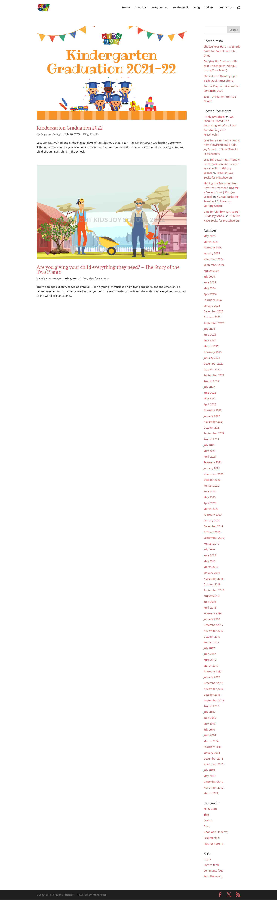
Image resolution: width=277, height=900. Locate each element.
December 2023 (213, 311)
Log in (207, 859)
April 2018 (210, 607)
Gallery (209, 7)
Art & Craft (210, 808)
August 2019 (211, 543)
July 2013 (209, 770)
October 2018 (212, 584)
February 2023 (213, 352)
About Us (141, 7)
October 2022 (212, 369)
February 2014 (213, 747)
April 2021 (210, 456)
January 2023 (212, 358)
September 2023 (214, 323)
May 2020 (210, 497)
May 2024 (210, 288)
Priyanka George (51, 134)
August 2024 (211, 271)
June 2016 (210, 718)
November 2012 (213, 787)
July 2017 (209, 648)
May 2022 (210, 398)
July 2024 (209, 276)
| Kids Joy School (214, 116)
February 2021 (213, 462)
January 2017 (212, 677)
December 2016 (213, 683)
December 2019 (213, 526)
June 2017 (210, 654)
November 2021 (213, 421)
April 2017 (210, 660)
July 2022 (209, 387)
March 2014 (211, 741)
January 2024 (212, 305)
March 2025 (211, 242)
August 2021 (211, 439)
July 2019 (209, 549)
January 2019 (212, 572)
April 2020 (210, 503)
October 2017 (212, 636)
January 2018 (212, 619)
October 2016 (212, 694)
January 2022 (212, 416)
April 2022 (210, 404)
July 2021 (209, 445)
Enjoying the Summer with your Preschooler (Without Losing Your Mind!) (220, 65)
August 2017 (211, 642)
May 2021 (210, 450)
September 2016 (214, 700)
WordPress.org (213, 876)
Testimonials (181, 7)
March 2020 (211, 509)
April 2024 (210, 294)
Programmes (160, 7)
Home (126, 7)
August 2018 (211, 596)
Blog (197, 7)
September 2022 (214, 375)
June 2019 (210, 555)
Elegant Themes (63, 894)
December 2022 (213, 363)
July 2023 (209, 329)
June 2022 (210, 392)
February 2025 (213, 247)
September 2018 (214, 590)
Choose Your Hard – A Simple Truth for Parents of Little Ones (222, 51)
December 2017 (213, 625)
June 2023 (210, 334)
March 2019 (211, 567)
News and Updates (215, 832)
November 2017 (213, 630)
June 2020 (210, 491)
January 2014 (212, 752)
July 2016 (209, 712)
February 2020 (213, 514)
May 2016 (210, 723)
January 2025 (212, 253)
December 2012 (213, 781)
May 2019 (210, 561)
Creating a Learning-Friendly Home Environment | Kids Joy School (222, 145)
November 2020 (213, 474)
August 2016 (211, 706)
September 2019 (214, 538)
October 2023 (212, 317)
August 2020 (211, 485)
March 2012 (211, 793)
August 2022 (211, 381)
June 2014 (210, 735)
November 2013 (213, 764)
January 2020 (212, 520)
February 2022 (213, 410)
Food (207, 826)
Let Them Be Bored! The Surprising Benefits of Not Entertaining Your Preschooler (220, 125)
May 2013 (210, 776)
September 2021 (214, 433)
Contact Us (226, 7)
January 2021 (212, 468)
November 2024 (213, 259)
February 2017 (213, 671)
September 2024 (214, 265)
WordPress (99, 894)
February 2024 (213, 300)
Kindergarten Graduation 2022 (70, 127)
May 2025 (210, 236)
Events (94, 134)
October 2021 (212, 427)
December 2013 (213, 758)
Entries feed (211, 865)
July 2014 (209, 729)
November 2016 (213, 689)
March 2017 (211, 665)
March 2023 (211, 346)
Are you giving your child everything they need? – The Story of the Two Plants (108, 269)
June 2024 (210, 282)
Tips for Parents (99, 278)
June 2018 (210, 601)
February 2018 (213, 613)
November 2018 (213, 578)
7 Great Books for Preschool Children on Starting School (221, 201)
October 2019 (212, 532)
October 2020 (212, 479)
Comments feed (213, 870)
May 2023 (210, 340)
